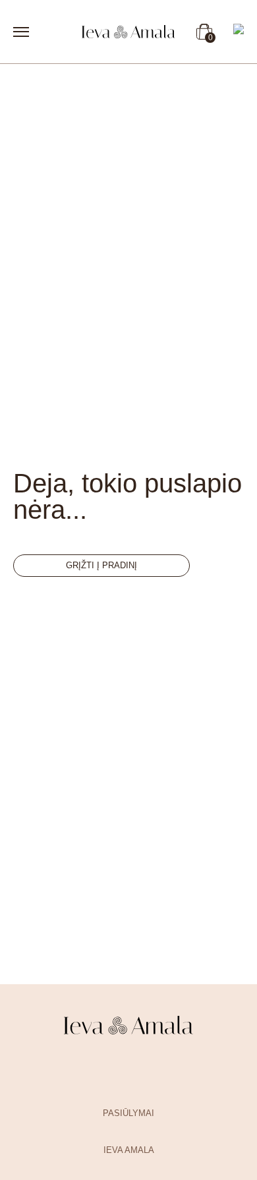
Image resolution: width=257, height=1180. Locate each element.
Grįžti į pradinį (101, 565)
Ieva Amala (128, 1150)
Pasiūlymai (128, 1113)
